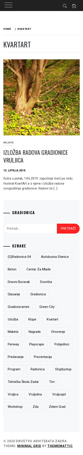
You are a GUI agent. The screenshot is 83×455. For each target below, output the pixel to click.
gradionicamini (18, 307)
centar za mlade (39, 269)
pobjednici (61, 344)
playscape (36, 344)
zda (36, 407)
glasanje (14, 294)
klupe (32, 319)
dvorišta (46, 282)
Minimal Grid (29, 446)
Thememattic (60, 446)
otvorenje (58, 332)
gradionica (38, 294)
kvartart (52, 319)
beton (12, 269)
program (14, 369)
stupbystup (63, 369)
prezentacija (43, 357)
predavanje (16, 357)
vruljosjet (59, 394)
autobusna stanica (55, 257)
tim (52, 382)
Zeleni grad (57, 407)
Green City (46, 307)
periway (13, 344)
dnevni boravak (19, 282)
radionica (38, 369)
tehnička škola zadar (23, 382)
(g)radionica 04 (19, 257)
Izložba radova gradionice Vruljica (35, 156)
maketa (13, 332)
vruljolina (35, 394)
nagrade (35, 332)
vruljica (13, 394)
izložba (13, 319)
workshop (15, 407)
